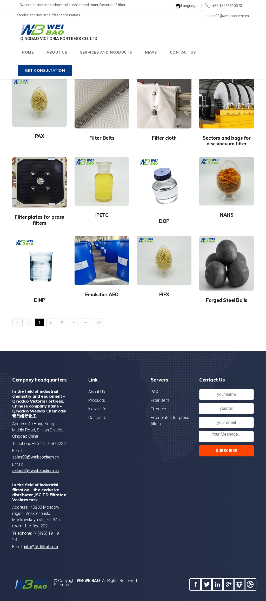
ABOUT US (56, 52)
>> (85, 322)
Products (96, 400)
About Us (96, 391)
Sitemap (61, 584)
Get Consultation (45, 70)
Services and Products (106, 52)
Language (189, 6)
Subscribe (226, 451)
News (151, 52)
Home (28, 52)
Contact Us (183, 52)
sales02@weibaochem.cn (35, 470)
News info (97, 408)
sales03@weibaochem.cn (35, 457)
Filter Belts (160, 400)
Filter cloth (160, 408)
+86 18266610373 (226, 6)
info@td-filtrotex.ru (41, 546)
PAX (154, 391)
